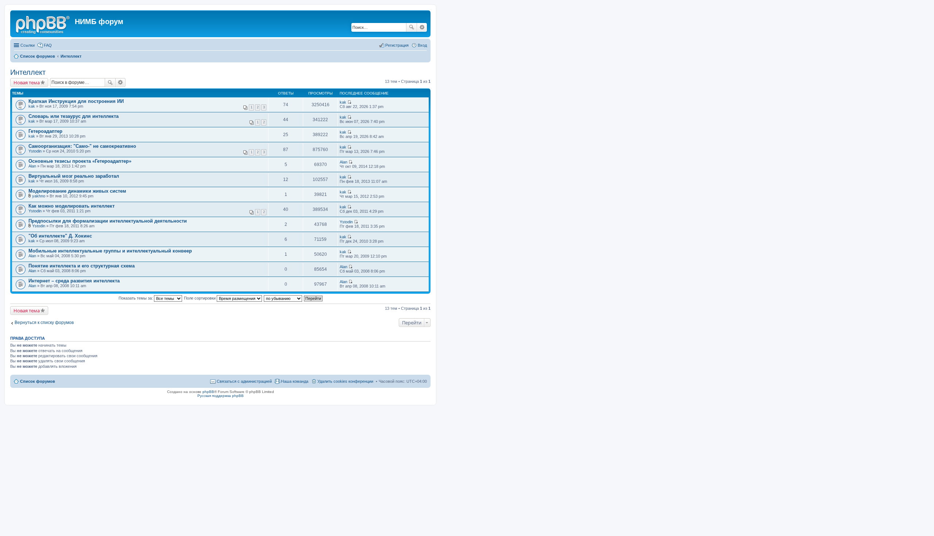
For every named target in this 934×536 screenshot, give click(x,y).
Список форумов (37, 381)
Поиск (411, 27)
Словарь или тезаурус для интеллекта (73, 116)
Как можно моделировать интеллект (71, 206)
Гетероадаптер (45, 131)
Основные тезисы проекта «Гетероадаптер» (79, 161)
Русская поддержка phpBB (220, 396)
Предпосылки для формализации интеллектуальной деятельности (107, 221)
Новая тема (26, 82)
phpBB (208, 392)
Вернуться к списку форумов (44, 322)
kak (31, 106)
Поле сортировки (200, 298)
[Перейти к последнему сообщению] (349, 102)
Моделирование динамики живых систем (77, 191)
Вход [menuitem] (422, 45)
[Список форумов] (43, 23)
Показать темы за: (136, 298)
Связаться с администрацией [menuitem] (244, 381)
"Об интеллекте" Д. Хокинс (60, 236)
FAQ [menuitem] (48, 45)
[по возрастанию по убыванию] (283, 298)
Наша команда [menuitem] (294, 381)
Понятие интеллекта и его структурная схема (81, 266)
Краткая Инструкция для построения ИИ (76, 101)
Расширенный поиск (422, 27)
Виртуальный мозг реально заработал (73, 176)
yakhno (38, 196)
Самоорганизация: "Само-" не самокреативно (82, 146)
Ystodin (35, 151)
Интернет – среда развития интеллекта (74, 281)
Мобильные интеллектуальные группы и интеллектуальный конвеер (110, 251)
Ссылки (27, 45)
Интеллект (28, 72)
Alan (32, 166)
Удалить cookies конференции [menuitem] (345, 381)
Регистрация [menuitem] (397, 45)
